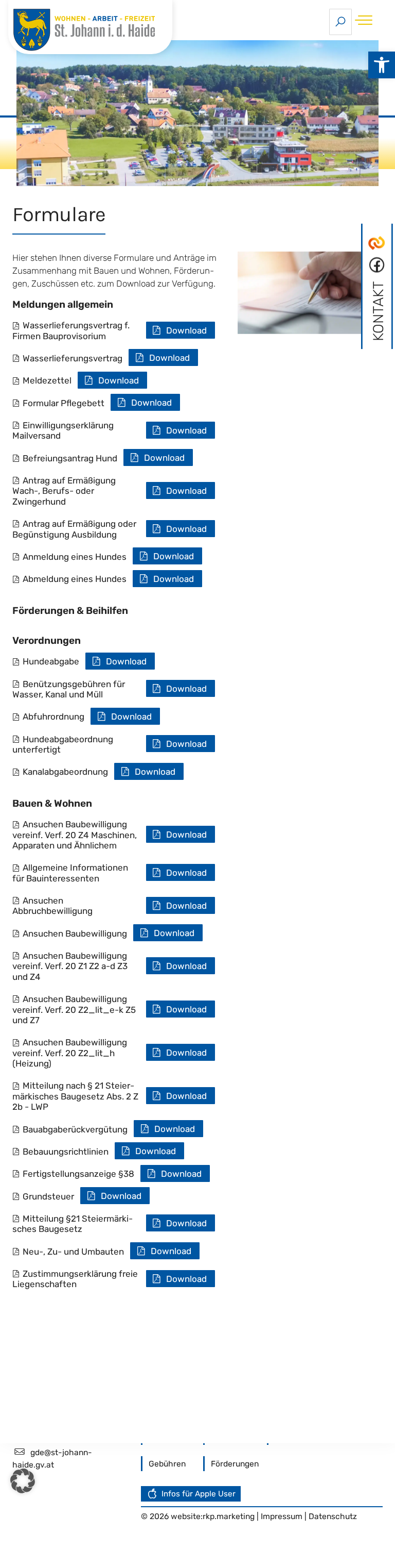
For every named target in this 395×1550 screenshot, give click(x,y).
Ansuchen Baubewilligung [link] (75, 933)
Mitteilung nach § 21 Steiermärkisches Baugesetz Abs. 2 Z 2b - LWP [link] (75, 1096)
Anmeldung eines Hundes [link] (75, 557)
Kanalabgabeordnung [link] (65, 771)
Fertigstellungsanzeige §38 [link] (78, 1174)
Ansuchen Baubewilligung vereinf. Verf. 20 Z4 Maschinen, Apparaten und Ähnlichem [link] (74, 835)
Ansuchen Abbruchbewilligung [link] (52, 905)
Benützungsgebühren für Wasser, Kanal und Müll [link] (68, 689)
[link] (381, 65)
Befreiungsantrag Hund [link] (70, 458)
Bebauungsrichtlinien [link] (66, 1151)
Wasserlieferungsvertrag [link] (72, 358)
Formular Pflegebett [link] (63, 403)
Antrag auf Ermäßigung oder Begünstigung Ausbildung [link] (74, 529)
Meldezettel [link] (47, 380)
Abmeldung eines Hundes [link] (75, 579)
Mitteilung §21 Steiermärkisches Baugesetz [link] (72, 1223)
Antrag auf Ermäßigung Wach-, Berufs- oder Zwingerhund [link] (64, 491)
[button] (22, 1481)
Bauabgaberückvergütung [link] (75, 1129)
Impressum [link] (282, 1516)
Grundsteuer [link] (48, 1196)
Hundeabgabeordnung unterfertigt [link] (62, 744)
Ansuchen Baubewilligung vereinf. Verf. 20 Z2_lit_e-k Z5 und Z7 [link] (74, 1009)
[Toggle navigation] (366, 20)
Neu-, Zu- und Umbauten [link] (73, 1251)
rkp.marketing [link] (229, 1516)
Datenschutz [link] (333, 1516)
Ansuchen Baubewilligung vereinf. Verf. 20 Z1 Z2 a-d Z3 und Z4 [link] (70, 966)
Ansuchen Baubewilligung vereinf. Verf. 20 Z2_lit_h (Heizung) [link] (69, 1053)
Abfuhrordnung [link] (53, 716)
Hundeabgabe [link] (51, 661)
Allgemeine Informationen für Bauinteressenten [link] (70, 872)
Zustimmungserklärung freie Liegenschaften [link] (75, 1279)
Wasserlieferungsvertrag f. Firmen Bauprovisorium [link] (71, 330)
